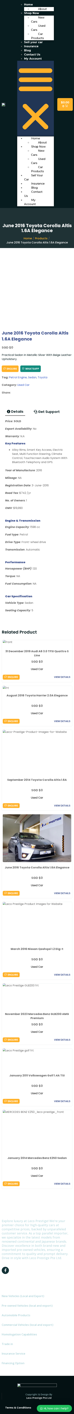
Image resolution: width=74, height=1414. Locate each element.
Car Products (37, 36)
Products (41, 238)
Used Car (23, 385)
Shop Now (38, 146)
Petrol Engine (18, 377)
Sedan (32, 377)
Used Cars (38, 27)
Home (28, 238)
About (42, 9)
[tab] (15, 412)
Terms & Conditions (18, 1407)
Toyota (42, 377)
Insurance (38, 183)
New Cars (37, 19)
